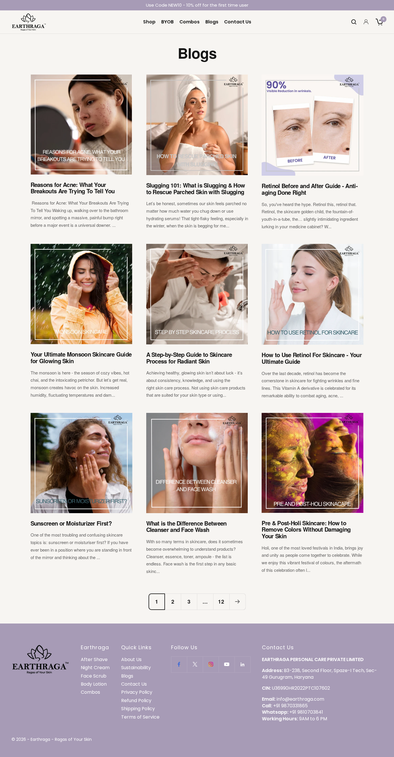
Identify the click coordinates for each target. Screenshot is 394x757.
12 (221, 601)
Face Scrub (93, 676)
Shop (149, 22)
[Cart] (379, 21)
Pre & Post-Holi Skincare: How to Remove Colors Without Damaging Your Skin (306, 529)
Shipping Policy (138, 709)
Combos (189, 22)
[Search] (354, 22)
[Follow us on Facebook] (179, 664)
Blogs (211, 22)
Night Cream (95, 668)
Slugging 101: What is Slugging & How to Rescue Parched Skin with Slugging (195, 188)
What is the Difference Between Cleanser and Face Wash (186, 526)
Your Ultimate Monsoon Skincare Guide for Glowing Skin (81, 357)
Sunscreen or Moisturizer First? (71, 523)
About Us (131, 659)
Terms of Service (140, 717)
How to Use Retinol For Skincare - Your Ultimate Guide (311, 357)
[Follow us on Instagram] (211, 664)
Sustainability (136, 668)
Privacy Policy (136, 692)
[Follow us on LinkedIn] (242, 664)
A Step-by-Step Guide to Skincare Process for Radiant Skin (189, 357)
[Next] (237, 601)
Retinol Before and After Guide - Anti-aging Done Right (309, 188)
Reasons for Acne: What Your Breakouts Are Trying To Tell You (73, 187)
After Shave (94, 659)
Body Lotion (94, 684)
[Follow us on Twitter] (195, 664)
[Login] (366, 21)
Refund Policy (136, 700)
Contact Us (237, 22)
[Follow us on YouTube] (226, 664)
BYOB (167, 22)
